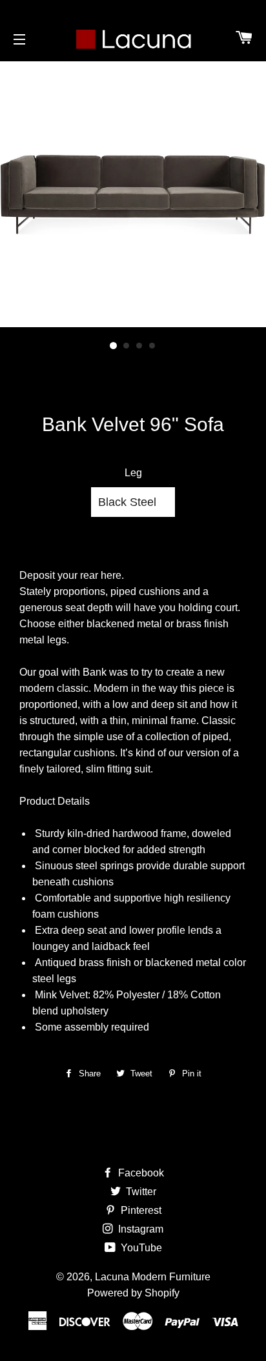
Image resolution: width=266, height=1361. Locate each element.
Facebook (140, 1172)
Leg (133, 472)
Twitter (139, 1191)
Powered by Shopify (133, 1292)
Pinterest (139, 1210)
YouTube (140, 1247)
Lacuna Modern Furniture (152, 1276)
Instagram (139, 1229)
